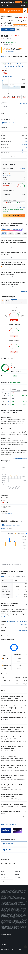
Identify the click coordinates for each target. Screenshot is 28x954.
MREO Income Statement (10, 521)
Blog (2, 871)
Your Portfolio (4, 877)
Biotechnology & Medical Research (17, 621)
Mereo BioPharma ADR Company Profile (9, 604)
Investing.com (4, 286)
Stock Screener (11, 6)
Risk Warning (4, 944)
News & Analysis (18, 56)
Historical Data (22, 60)
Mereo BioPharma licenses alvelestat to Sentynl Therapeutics (13, 273)
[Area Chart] (5, 64)
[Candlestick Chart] (3, 64)
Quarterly (9, 528)
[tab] (7, 301)
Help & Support (19, 877)
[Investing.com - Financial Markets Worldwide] (9, 2)
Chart (10, 56)
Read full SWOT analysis (20, 458)
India (18, 6)
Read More (4, 616)
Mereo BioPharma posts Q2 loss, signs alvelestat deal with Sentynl (13, 283)
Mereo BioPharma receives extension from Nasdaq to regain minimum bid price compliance (14, 243)
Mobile (3, 874)
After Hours (5, 44)
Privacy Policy (4, 939)
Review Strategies (10, 51)
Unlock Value (22, 103)
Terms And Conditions (6, 934)
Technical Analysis (8, 297)
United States (23, 630)
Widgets (3, 881)
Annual (3, 528)
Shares (4, 6)
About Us (17, 871)
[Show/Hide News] (10, 64)
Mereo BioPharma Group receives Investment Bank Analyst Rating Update (13, 263)
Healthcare (24, 624)
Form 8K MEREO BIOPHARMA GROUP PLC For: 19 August (13, 253)
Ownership (14, 60)
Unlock (17, 597)
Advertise (17, 874)
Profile (9, 60)
